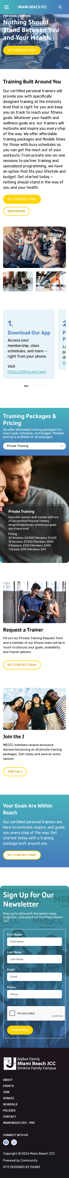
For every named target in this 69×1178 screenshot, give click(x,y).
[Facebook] (6, 1142)
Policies (9, 1110)
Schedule (10, 1104)
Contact (9, 1116)
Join (6, 1092)
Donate (8, 1098)
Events (8, 1086)
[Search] (60, 7)
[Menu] (6, 7)
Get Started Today (21, 50)
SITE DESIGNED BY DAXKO (21, 1167)
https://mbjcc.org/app (27, 371)
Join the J (14, 771)
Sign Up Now (20, 1030)
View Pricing (16, 211)
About (8, 1080)
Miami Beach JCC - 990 (19, 1123)
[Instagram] (14, 1142)
